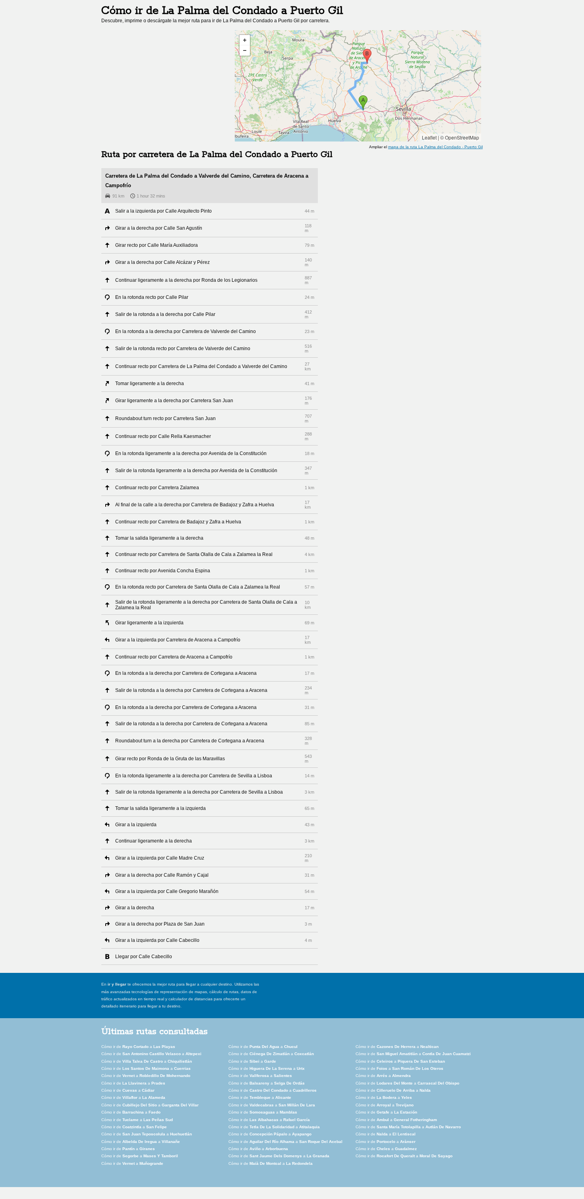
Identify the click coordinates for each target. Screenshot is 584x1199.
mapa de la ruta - (435, 147)
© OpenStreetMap (459, 137)
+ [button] (245, 40)
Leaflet (429, 137)
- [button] (245, 50)
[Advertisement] (168, 85)
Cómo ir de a (138, 1046)
